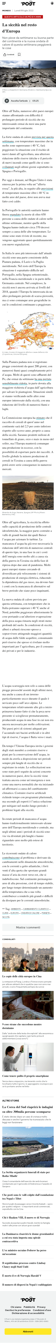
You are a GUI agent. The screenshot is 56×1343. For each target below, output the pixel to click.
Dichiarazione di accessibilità (28, 1313)
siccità (5, 917)
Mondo (6, 10)
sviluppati (8, 167)
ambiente (16, 909)
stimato (40, 418)
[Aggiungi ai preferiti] (19, 54)
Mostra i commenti (28, 927)
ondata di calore (30, 913)
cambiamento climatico (36, 909)
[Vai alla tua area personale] (52, 3)
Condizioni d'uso (42, 1310)
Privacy (41, 1307)
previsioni (47, 188)
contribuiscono (11, 857)
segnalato (15, 214)
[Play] (7, 101)
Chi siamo (16, 1307)
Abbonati (28, 1331)
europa (15, 913)
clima (5, 913)
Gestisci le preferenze (18, 1310)
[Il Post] (28, 3)
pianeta (46, 913)
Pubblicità (29, 1307)
